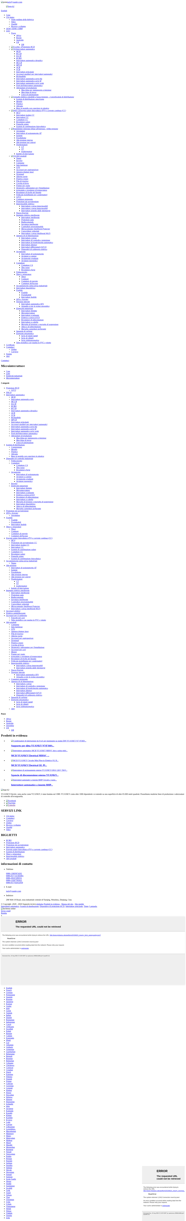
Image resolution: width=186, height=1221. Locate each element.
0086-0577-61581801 (15, 876)
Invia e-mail (6, 911)
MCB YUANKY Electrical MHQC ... (30, 755)
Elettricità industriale (14, 376)
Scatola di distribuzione (29, 906)
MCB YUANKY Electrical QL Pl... (29, 765)
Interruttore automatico (10, 906)
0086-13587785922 (14, 880)
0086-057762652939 (14, 882)
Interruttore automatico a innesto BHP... (32, 785)
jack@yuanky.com (14, 2)
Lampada (93, 906)
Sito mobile (79, 904)
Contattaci (5, 360)
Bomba (4, 913)
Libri (8, 373)
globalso (40, 904)
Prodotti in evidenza (52, 904)
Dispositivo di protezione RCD (52, 906)
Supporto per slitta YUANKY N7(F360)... (32, 745)
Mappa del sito (67, 904)
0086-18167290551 (14, 878)
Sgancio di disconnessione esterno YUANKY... (35, 775)
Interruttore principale (74, 906)
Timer (86, 906)
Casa (8, 371)
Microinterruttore (13, 378)
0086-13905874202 (14, 873)
